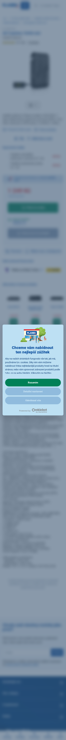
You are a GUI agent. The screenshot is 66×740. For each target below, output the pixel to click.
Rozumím (33, 382)
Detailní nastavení (33, 391)
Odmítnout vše (33, 400)
